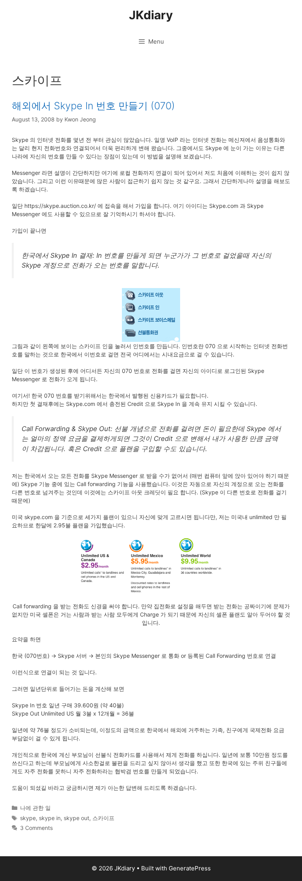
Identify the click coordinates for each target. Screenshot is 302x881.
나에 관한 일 (35, 807)
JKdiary (151, 15)
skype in (50, 818)
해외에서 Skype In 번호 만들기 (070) (93, 106)
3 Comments (36, 827)
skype (28, 818)
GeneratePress (190, 868)
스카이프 (103, 818)
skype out (76, 818)
